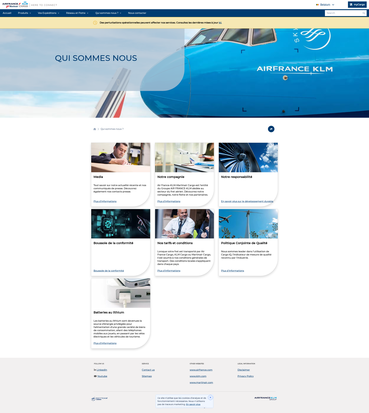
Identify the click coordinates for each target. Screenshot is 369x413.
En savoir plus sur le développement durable (247, 201)
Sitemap (147, 376)
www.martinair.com (201, 382)
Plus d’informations (105, 201)
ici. (220, 22)
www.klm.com (198, 376)
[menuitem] (7, 13)
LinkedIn (102, 370)
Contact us (148, 370)
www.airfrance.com (201, 370)
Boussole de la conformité (109, 270)
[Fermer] (210, 397)
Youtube (102, 376)
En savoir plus (193, 404)
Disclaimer (244, 370)
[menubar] (74, 13)
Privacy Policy (246, 376)
